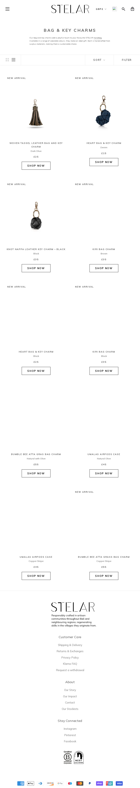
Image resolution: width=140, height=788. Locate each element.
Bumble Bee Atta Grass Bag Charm (104, 556)
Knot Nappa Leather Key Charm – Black (36, 249)
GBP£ (100, 9)
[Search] (123, 9)
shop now (36, 165)
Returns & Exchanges (70, 651)
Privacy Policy (70, 657)
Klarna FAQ (70, 663)
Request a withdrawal (70, 670)
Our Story (70, 690)
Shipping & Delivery (70, 645)
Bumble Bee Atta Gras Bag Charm (36, 454)
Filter (127, 59)
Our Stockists (70, 709)
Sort (98, 59)
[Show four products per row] (13, 59)
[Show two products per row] (7, 59)
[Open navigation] (7, 9)
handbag (98, 37)
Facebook (70, 741)
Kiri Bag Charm (104, 249)
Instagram (70, 728)
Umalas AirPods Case (104, 454)
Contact (70, 702)
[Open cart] (132, 9)
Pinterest (70, 735)
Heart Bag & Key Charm (104, 143)
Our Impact (70, 696)
